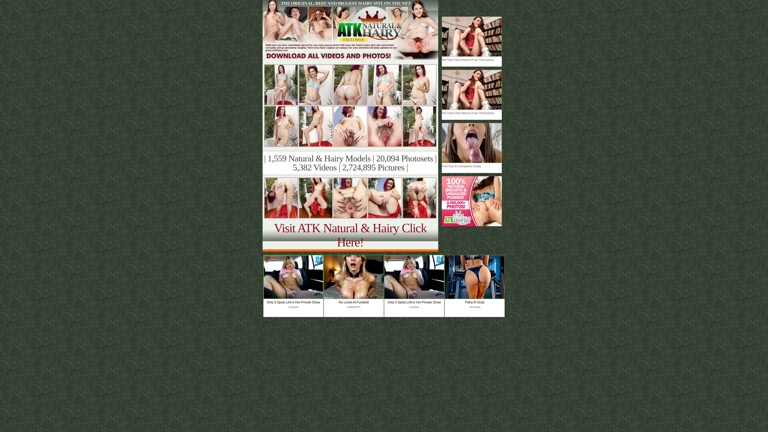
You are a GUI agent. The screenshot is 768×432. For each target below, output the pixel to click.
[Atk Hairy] (332, 59)
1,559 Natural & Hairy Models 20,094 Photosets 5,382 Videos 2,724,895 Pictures (350, 163)
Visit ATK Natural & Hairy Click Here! (350, 235)
